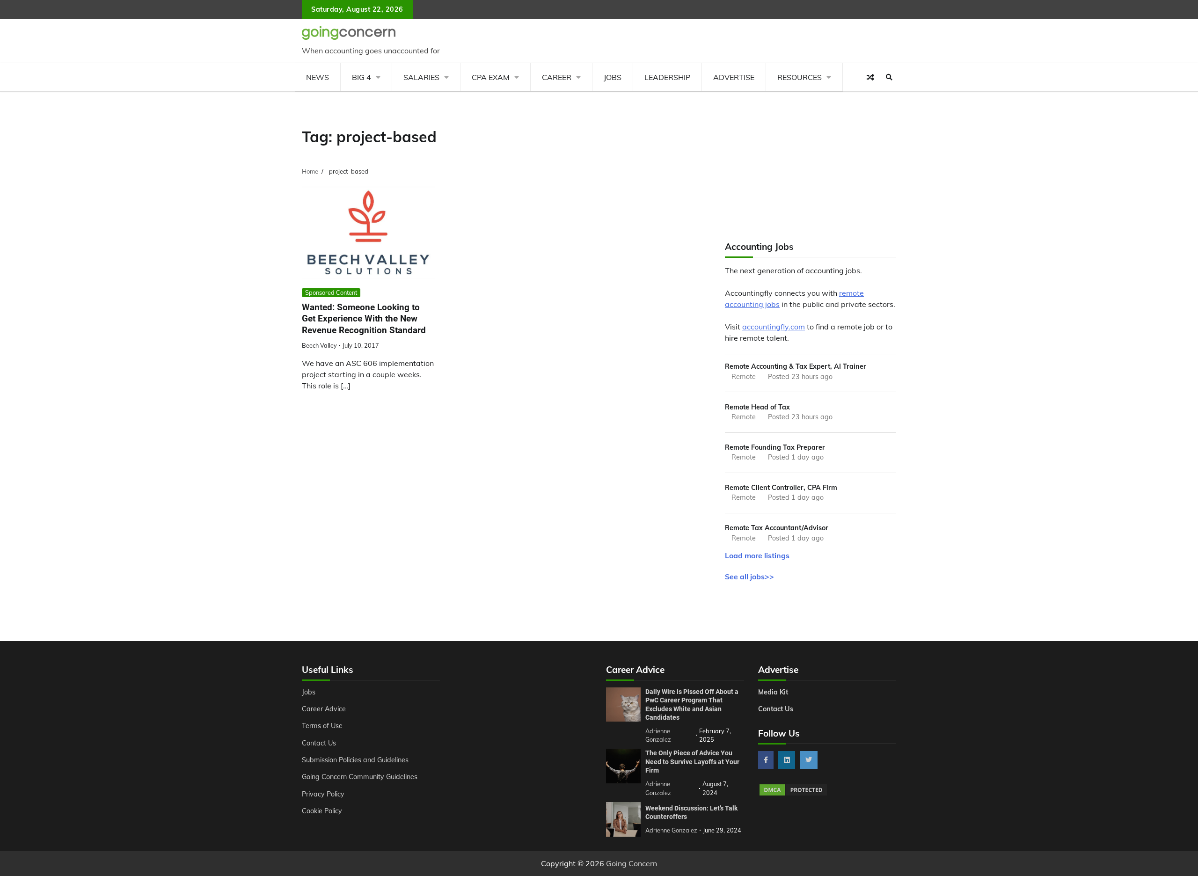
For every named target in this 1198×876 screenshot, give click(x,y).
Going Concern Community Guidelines (359, 777)
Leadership (667, 77)
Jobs (612, 77)
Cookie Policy (322, 811)
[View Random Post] (870, 77)
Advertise (733, 77)
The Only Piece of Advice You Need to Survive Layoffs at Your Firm (692, 761)
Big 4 (361, 77)
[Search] (889, 77)
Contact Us (319, 743)
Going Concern (631, 863)
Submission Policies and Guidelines (355, 760)
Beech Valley (319, 345)
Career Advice (324, 709)
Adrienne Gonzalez (671, 830)
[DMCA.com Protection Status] (793, 794)
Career (556, 77)
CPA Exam (491, 77)
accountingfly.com (773, 326)
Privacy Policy (323, 794)
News (317, 77)
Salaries (421, 77)
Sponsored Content (331, 292)
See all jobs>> (749, 576)
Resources (799, 77)
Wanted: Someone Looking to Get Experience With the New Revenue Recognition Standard (364, 319)
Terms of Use (322, 726)
